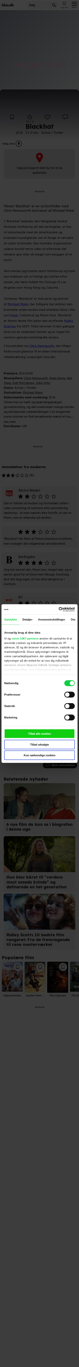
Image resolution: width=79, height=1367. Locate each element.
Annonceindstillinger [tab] (51, 619)
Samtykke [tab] (10, 619)
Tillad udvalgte (39, 744)
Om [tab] (73, 619)
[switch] (69, 695)
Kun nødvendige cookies (39, 755)
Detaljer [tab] (27, 619)
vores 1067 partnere (25, 638)
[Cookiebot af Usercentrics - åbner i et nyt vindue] (59, 609)
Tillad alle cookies (39, 733)
